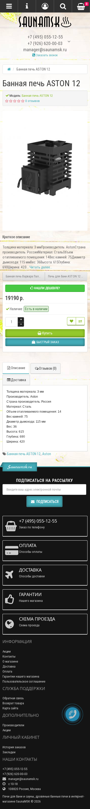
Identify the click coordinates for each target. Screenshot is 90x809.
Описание (18, 368)
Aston (46, 454)
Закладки (9, 752)
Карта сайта (10, 708)
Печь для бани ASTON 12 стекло (67, 276)
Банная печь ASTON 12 (24, 454)
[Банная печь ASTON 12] (45, 167)
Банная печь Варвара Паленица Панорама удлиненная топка (25, 276)
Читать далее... (41, 267)
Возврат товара (13, 703)
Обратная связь (13, 698)
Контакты (9, 656)
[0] (81, 6)
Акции (6, 651)
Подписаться (47, 501)
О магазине (10, 661)
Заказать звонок (46, 55)
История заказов (14, 747)
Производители (13, 725)
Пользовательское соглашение (23, 681)
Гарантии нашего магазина (20, 676)
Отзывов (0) (47, 368)
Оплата (7, 671)
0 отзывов (32, 101)
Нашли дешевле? (46, 288)
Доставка (18, 380)
